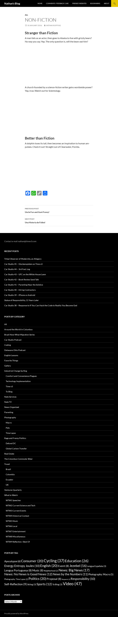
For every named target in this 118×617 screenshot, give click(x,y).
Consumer (32, 561)
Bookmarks (95, 3)
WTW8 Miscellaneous (15, 536)
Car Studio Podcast (12, 340)
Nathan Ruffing (53, 25)
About (106, 3)
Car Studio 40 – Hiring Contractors (20, 290)
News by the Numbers (70, 574)
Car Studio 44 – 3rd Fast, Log (17, 269)
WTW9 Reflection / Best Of (18, 541)
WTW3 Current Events (16, 510)
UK (7, 485)
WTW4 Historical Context (17, 516)
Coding (7, 345)
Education (76, 560)
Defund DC (11, 443)
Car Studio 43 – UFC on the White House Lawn (25, 274)
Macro (9, 422)
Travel (7, 464)
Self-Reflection (15, 584)
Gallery (7, 365)
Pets (8, 428)
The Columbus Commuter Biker (18, 459)
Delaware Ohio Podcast (14, 350)
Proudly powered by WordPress (16, 613)
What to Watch (11, 495)
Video (72, 583)
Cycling (54, 560)
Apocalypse (12, 561)
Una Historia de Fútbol (35, 221)
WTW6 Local (11, 526)
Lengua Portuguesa (18, 570)
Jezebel (78, 566)
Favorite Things (11, 360)
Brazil (8, 469)
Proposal (54, 578)
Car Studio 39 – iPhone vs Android (19, 295)
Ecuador (9, 479)
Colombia (10, 474)
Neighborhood (51, 571)
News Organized (11, 407)
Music (37, 570)
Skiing (31, 584)
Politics (37, 578)
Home (40, 3)
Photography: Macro (100, 574)
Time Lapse (11, 433)
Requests (66, 579)
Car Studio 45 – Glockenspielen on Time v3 (23, 264)
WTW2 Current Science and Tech (20, 505)
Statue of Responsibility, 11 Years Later (21, 300)
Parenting (8, 412)
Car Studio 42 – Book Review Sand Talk (21, 279)
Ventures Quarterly (13, 490)
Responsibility (83, 578)
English (49, 565)
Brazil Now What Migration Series (19, 334)
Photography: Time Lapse (16, 579)
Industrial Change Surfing (15, 371)
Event (63, 566)
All (26, 15)
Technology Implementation (18, 381)
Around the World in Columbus (18, 329)
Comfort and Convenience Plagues (21, 376)
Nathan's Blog (12, 3)
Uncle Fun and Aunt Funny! (37, 210)
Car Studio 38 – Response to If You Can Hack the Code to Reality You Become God (40, 305)
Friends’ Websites (79, 3)
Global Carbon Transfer (16, 448)
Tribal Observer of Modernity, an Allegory (22, 259)
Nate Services (10, 397)
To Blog (9, 391)
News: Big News (74, 570)
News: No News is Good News (28, 574)
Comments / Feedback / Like (57, 3)
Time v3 (9, 386)
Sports (44, 584)
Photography (10, 417)
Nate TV (8, 402)
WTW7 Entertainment (15, 531)
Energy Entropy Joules (22, 566)
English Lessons (11, 355)
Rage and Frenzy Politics (15, 438)
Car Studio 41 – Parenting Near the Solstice (23, 284)
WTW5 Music (12, 521)
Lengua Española (96, 566)
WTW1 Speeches (13, 500)
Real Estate (9, 453)
